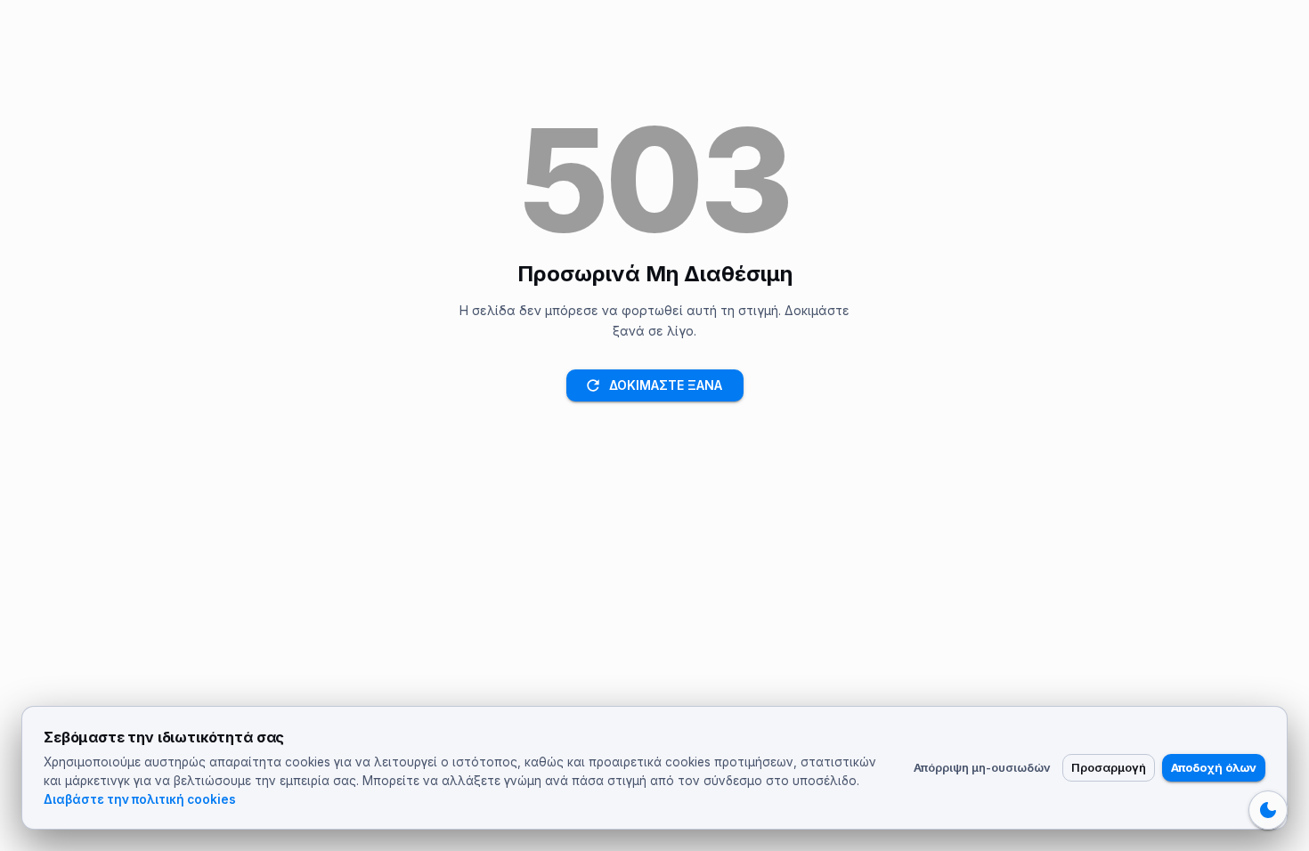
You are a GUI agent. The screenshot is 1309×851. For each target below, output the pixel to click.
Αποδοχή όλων (1213, 767)
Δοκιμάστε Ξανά (665, 385)
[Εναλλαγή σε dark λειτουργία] (1268, 810)
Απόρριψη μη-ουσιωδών (982, 767)
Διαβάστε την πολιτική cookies (140, 799)
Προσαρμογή (1108, 767)
